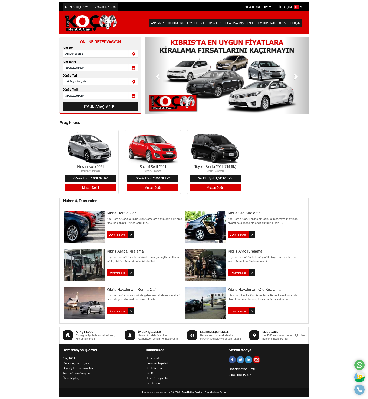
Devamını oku (117, 234)
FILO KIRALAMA (266, 23)
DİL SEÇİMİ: (285, 7)
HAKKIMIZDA (176, 23)
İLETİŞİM (295, 23)
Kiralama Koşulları (157, 363)
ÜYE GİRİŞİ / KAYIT (78, 7)
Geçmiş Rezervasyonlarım (79, 368)
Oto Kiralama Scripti (216, 392)
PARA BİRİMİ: (253, 7)
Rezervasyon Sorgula (76, 363)
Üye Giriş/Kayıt (72, 378)
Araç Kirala (69, 358)
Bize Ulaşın (153, 383)
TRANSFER (214, 23)
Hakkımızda (153, 358)
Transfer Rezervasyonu (77, 373)
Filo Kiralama (154, 368)
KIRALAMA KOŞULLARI (239, 23)
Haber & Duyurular (157, 378)
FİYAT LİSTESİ (195, 23)
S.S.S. (282, 23)
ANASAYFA (157, 23)
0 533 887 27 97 (106, 7)
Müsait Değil (90, 187)
